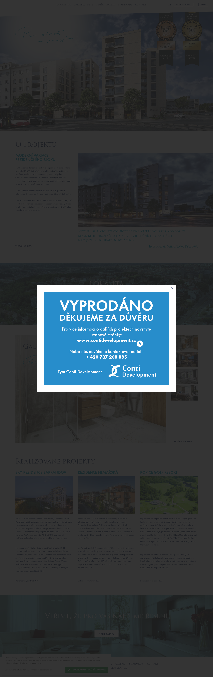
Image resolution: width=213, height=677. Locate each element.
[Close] (172, 288)
